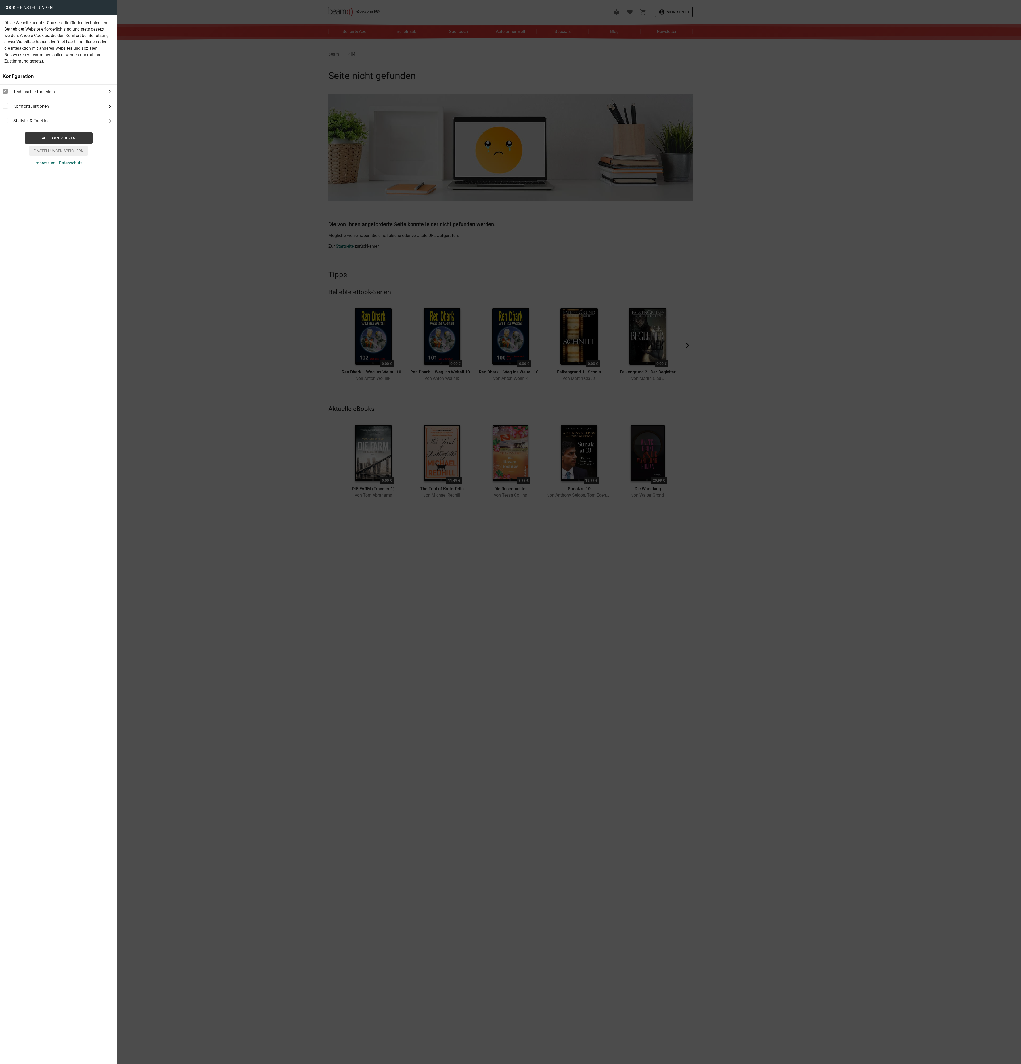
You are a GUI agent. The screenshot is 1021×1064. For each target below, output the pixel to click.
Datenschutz (70, 162)
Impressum (45, 162)
